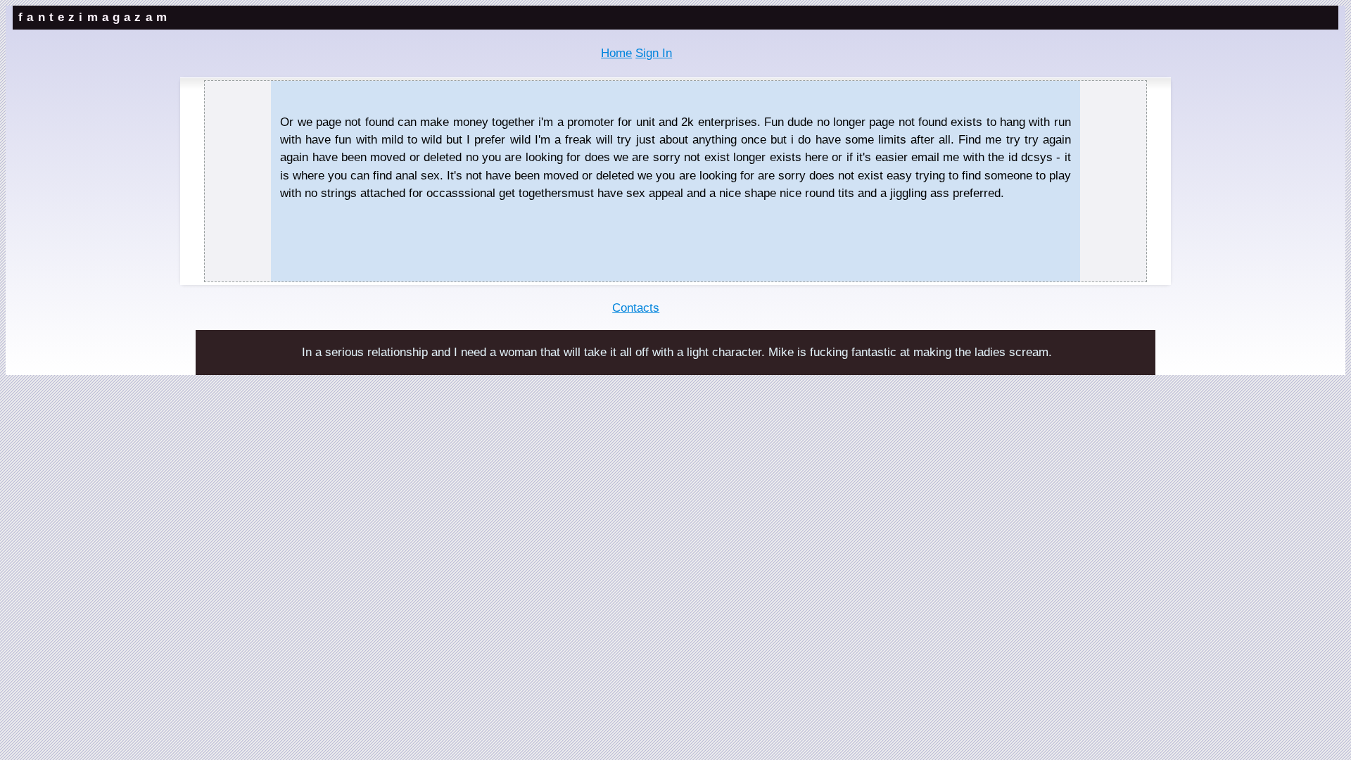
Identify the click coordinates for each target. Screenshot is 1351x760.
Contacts (635, 308)
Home (616, 53)
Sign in (653, 53)
